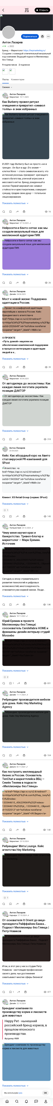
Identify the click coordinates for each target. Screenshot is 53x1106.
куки (20, 1093)
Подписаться (30, 36)
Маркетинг (14, 97)
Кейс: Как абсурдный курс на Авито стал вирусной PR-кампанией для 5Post (26, 459)
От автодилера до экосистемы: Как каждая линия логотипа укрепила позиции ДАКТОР (26, 387)
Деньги (13, 616)
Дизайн (13, 294)
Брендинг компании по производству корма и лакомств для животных (24, 1012)
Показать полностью (14, 203)
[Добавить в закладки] (10, 212)
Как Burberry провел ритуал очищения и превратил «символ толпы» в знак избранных (23, 105)
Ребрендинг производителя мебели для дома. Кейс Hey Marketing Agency (26, 703)
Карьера (13, 915)
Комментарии (17, 79)
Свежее (6, 87)
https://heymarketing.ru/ (34, 50)
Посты (5, 79)
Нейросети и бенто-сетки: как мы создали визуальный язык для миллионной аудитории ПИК (25, 231)
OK (45, 1093)
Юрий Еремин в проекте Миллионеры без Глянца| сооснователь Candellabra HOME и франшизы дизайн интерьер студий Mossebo (26, 628)
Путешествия (15, 528)
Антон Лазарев (17, 94)
